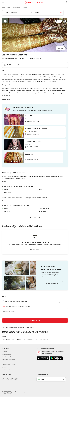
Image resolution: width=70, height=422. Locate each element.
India (42, 379)
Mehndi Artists (6, 7)
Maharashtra (16, 7)
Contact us (5, 351)
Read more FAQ (35, 218)
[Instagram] (16, 378)
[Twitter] (7, 378)
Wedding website (7, 370)
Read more (6, 99)
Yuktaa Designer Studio (33, 141)
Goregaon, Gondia (35, 58)
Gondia (25, 7)
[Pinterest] (11, 378)
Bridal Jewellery (32, 340)
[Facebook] (3, 378)
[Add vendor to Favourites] (64, 21)
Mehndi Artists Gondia (9, 312)
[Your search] (5, 21)
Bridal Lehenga (43, 340)
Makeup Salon (21, 340)
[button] (35, 242)
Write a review (35, 250)
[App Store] (42, 360)
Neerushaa (29, 154)
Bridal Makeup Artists (8, 340)
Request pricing (35, 320)
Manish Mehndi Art (32, 116)
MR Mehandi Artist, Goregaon (36, 129)
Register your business (8, 359)
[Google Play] (56, 360)
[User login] (66, 2)
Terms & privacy (6, 354)
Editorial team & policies (9, 364)
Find (60, 13)
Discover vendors (52, 283)
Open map (62, 303)
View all (60, 48)
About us (4, 362)
